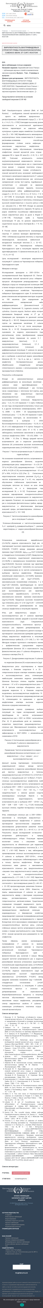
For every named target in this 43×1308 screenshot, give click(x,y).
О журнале (8, 1214)
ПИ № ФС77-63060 (26, 9)
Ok (22, 1305)
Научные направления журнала (14, 1224)
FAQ (6, 1246)
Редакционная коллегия (13, 1226)
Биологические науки (9, 43)
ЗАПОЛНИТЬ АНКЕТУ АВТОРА (21, 1198)
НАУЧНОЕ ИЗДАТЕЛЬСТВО (10, 1213)
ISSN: (4, 13)
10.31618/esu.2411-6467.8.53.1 (14, 17)
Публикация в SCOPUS (10, 21)
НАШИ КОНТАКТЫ (8, 1248)
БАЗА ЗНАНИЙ (6, 1236)
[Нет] (40, 1302)
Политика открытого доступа (14, 1220)
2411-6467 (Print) (11, 13)
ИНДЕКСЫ (21, 1200)
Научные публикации (11, 1222)
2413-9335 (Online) (11, 15)
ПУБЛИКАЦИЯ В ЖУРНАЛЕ (10, 1228)
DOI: (3, 17)
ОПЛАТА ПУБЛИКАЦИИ (21, 1196)
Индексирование (10, 1219)
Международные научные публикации (17, 1242)
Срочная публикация (25, 21)
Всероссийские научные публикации (16, 1244)
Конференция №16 (21, 1179)
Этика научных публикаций (13, 1216)
